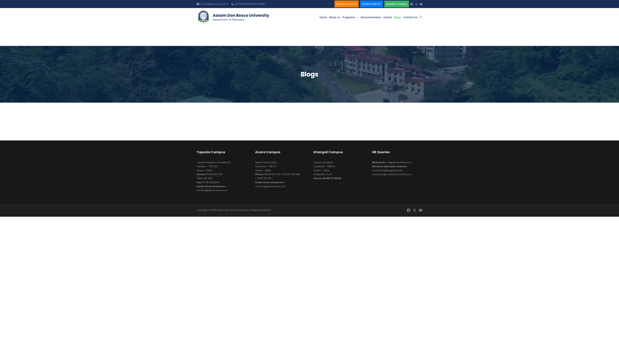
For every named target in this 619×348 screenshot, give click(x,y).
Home (323, 17)
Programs (349, 17)
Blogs (397, 17)
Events (387, 17)
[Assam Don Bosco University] (203, 17)
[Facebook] (411, 4)
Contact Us (410, 17)
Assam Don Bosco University (241, 15)
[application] (356, 17)
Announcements (370, 17)
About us (334, 17)
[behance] (420, 210)
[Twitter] (416, 4)
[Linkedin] (421, 4)
